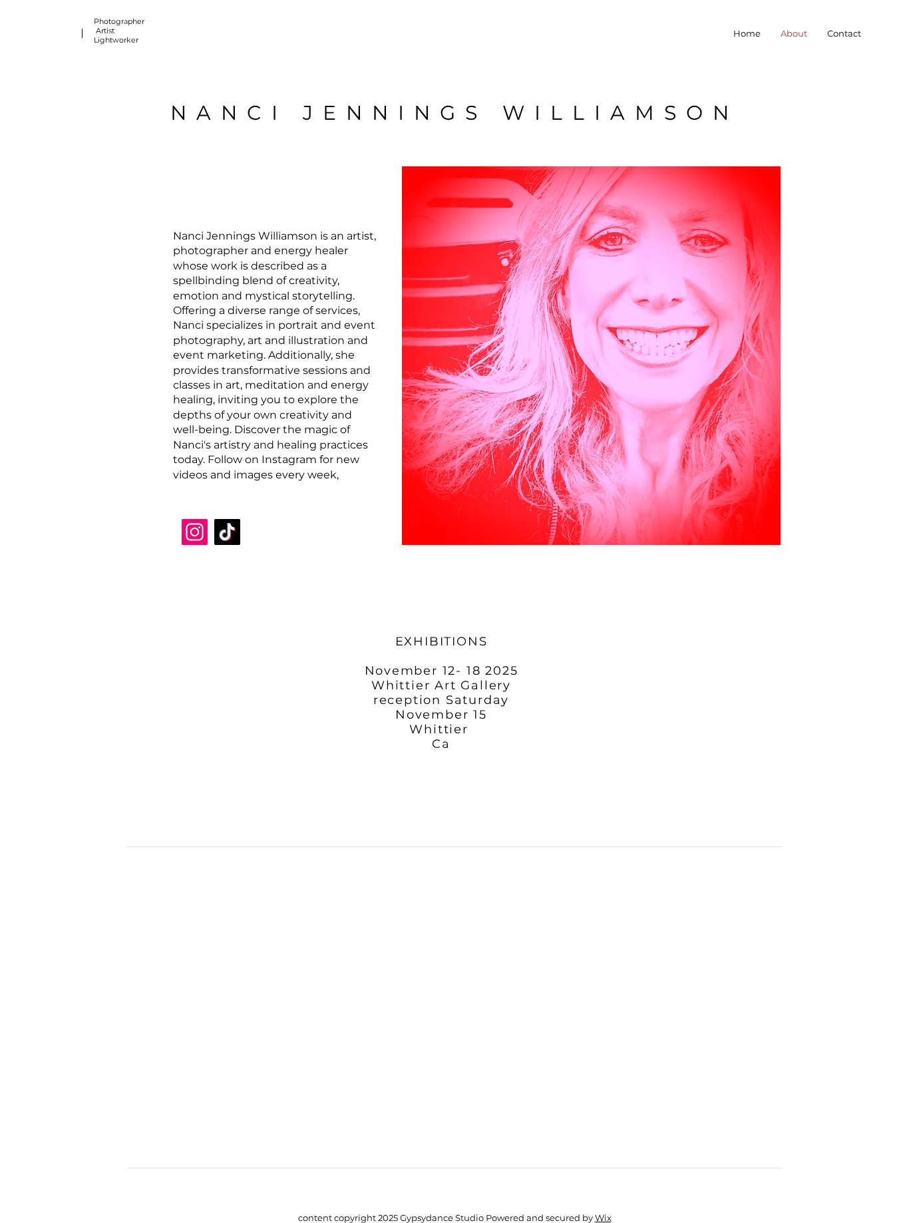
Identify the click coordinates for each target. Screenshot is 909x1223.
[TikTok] (227, 532)
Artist (107, 30)
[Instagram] (195, 532)
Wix (603, 1217)
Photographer (120, 21)
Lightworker (116, 40)
